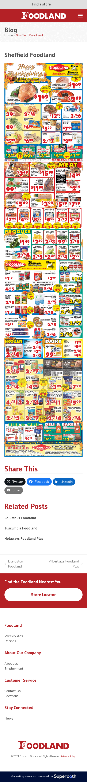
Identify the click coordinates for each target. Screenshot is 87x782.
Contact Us (12, 691)
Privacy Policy (67, 756)
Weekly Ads (13, 636)
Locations (11, 696)
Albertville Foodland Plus (60, 564)
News (8, 718)
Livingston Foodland (13, 564)
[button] (80, 15)
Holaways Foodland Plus (23, 538)
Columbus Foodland (20, 517)
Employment (13, 668)
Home (8, 35)
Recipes (10, 641)
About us (11, 663)
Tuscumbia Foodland (20, 528)
